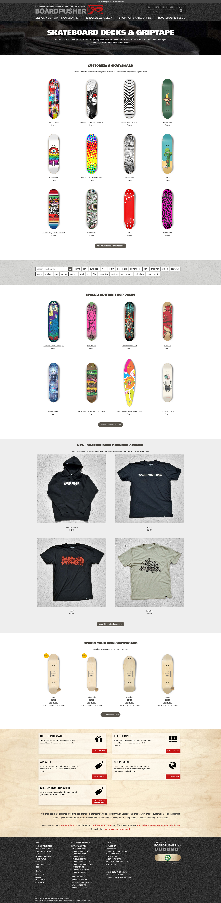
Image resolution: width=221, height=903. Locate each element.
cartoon (73, 274)
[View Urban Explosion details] (53, 99)
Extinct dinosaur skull (129, 346)
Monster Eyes (91, 233)
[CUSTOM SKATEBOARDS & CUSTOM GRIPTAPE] (69, 14)
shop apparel (111, 849)
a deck (98, 17)
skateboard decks (69, 825)
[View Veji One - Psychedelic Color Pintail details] (129, 383)
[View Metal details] (71, 574)
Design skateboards (80, 842)
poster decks (135, 269)
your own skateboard (56, 17)
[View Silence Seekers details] (53, 383)
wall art (48, 274)
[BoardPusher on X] (164, 849)
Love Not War (129, 177)
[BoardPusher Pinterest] (172, 849)
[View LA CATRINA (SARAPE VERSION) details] (53, 209)
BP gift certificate (113, 859)
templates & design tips (44, 849)
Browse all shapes (78, 846)
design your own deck (115, 854)
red (122, 274)
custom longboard (78, 859)
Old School (129, 697)
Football (167, 697)
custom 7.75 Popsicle (78, 856)
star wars (175, 269)
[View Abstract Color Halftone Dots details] (91, 154)
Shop (109, 842)
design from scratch (78, 880)
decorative (103, 274)
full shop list (111, 856)
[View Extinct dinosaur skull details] (129, 322)
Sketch (149, 527)
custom (114, 274)
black (124, 269)
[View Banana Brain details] (167, 99)
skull (146, 269)
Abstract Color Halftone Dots (91, 177)
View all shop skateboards (110, 425)
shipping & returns (43, 856)
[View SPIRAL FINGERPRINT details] (129, 99)
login (172, 7)
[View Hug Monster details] (53, 154)
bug (88, 274)
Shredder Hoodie (72, 527)
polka (129, 233)
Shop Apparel (99, 777)
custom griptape (77, 867)
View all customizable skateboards (110, 246)
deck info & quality (43, 851)
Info (38, 842)
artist (111, 269)
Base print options (78, 849)
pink (85, 269)
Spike (167, 177)
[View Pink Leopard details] (167, 209)
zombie (165, 269)
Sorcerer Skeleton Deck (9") (53, 346)
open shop (39, 882)
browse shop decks (113, 846)
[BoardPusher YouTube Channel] (176, 849)
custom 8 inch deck (78, 854)
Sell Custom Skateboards (99, 801)
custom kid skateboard (79, 869)
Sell (109, 869)
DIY (94, 274)
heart (149, 274)
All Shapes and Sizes (110, 715)
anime (39, 274)
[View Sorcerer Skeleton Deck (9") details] (53, 322)
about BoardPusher (43, 864)
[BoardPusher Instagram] (156, 849)
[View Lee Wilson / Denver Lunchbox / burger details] (91, 383)
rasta (156, 274)
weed (104, 269)
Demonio (167, 346)
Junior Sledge (91, 697)
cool (56, 274)
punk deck (94, 269)
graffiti (77, 269)
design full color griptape (81, 888)
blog (172, 17)
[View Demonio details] (167, 322)
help (149, 7)
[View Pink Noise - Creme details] (167, 383)
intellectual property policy (84, 900)
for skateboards (135, 17)
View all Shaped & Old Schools (54, 705)
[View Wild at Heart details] (91, 322)
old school (139, 274)
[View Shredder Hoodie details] (71, 490)
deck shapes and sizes (102, 825)
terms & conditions (65, 900)
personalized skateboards (116, 851)
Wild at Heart (91, 346)
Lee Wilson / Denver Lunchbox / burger (92, 411)
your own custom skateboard (116, 829)
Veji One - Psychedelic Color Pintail (129, 411)
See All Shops (173, 751)
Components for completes (117, 862)
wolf (82, 274)
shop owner (40, 880)
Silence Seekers (53, 411)
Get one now (100, 751)
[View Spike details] (167, 154)
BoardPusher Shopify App (116, 875)
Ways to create (78, 876)
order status (40, 859)
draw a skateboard (78, 885)
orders (156, 7)
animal (64, 274)
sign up (164, 7)
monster (155, 269)
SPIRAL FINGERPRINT (129, 122)
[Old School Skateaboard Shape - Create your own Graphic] (129, 674)
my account (40, 875)
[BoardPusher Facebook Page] (160, 849)
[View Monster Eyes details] (91, 209)
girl (118, 269)
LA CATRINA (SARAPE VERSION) (53, 233)
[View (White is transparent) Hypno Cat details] (91, 99)
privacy (73, 900)
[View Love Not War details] (129, 154)
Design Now (53, 703)
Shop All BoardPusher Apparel (110, 624)
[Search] (173, 12)
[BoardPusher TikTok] (168, 849)
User (38, 871)
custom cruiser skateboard (81, 864)
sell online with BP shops (116, 872)
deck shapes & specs (43, 846)
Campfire (149, 611)
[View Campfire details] (149, 574)
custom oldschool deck (80, 862)
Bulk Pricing (111, 864)
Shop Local (174, 777)
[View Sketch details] (149, 490)
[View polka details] (129, 209)
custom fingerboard (78, 872)
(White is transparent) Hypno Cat (91, 122)
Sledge (53, 697)
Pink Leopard (167, 233)
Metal (72, 611)
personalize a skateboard (81, 882)
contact (38, 862)
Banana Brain (167, 122)
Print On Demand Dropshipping (118, 877)
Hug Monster (53, 177)
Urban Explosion (53, 122)
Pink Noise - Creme (167, 411)
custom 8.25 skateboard (80, 851)
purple (129, 274)
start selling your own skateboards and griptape (158, 825)
